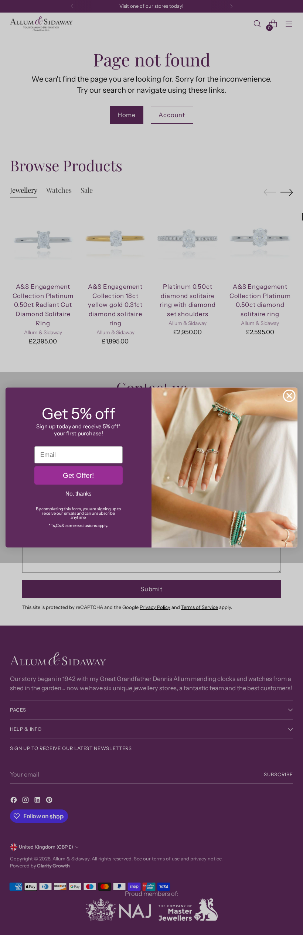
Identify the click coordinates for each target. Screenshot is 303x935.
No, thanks (78, 494)
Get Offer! (78, 475)
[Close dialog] (289, 395)
